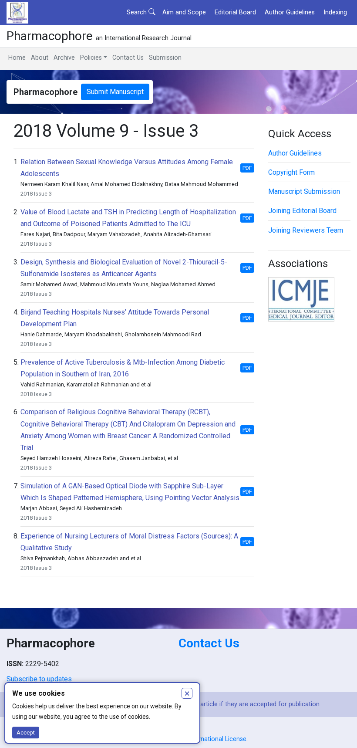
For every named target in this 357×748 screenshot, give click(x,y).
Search (137, 12)
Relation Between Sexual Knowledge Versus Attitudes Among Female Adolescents (126, 168)
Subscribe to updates (39, 679)
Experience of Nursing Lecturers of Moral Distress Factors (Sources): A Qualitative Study (129, 542)
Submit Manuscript (115, 92)
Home (17, 57)
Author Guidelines (290, 12)
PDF (247, 168)
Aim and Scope (184, 12)
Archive (64, 57)
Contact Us (128, 57)
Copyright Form (291, 172)
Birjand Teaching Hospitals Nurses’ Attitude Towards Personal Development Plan (114, 318)
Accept (26, 732)
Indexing (335, 12)
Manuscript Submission (304, 191)
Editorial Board (235, 12)
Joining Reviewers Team (305, 230)
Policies (91, 57)
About (39, 57)
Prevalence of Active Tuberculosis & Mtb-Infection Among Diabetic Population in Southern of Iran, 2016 (122, 368)
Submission (165, 57)
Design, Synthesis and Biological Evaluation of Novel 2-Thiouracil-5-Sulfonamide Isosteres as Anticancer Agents (123, 268)
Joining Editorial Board (302, 210)
